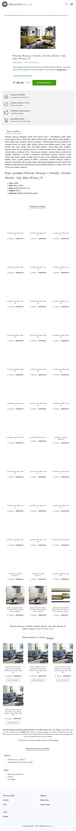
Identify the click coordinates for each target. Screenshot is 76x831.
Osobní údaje (45, 804)
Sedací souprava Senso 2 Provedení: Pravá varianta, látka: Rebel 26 (15, 609)
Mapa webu (44, 800)
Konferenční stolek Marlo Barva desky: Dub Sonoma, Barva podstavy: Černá (60, 609)
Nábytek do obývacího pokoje (22, 15)
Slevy (5, 804)
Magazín (43, 795)
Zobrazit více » (62, 69)
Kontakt (5, 816)
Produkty (10, 15)
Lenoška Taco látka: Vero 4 (38, 437)
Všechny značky (8, 795)
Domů (5, 15)
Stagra (40, 69)
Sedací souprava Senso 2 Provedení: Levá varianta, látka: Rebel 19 (38, 609)
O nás (5, 812)
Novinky (6, 800)
